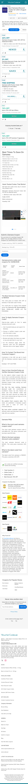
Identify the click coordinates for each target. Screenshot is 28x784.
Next (25, 210)
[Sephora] (4, 502)
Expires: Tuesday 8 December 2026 (11, 140)
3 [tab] (15, 229)
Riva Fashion (5, 583)
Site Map (3, 728)
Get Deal (14, 116)
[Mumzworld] (20, 512)
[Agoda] (20, 497)
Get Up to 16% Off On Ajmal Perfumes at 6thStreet (16, 486)
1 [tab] (12, 229)
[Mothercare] (9, 517)
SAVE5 (12, 71)
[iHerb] (4, 507)
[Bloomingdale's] (20, 507)
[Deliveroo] (14, 507)
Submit (5, 255)
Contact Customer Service (7, 700)
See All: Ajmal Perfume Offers (16, 488)
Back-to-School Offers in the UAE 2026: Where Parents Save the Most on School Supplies (12, 760)
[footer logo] (14, 635)
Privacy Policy (14, 611)
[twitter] (2, 660)
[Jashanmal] (9, 512)
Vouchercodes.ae (9, 538)
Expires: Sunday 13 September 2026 (11, 67)
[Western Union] (4, 528)
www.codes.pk (4, 752)
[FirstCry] (9, 507)
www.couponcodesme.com (7, 748)
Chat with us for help (6, 713)
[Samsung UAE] (4, 517)
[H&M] (9, 502)
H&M (16, 590)
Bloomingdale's (21, 307)
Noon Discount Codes (6, 685)
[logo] (14, 2)
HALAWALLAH (12, 96)
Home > (4, 6)
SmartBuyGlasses (19, 587)
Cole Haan (4, 588)
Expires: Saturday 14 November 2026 (11, 112)
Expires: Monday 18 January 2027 (10, 46)
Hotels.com (10, 309)
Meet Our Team (5, 724)
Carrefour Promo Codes (7, 678)
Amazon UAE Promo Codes (7, 692)
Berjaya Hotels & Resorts (19, 583)
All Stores (3, 731)
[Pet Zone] (14, 517)
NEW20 (12, 49)
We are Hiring (4, 706)
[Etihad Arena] (9, 528)
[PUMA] (14, 512)
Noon (3, 309)
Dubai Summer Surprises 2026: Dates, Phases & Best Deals (12, 765)
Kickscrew (4, 585)
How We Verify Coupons (7, 741)
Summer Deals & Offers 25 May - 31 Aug (11, 667)
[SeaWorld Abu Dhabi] (14, 528)
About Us (3, 721)
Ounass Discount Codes (7, 682)
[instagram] (5, 660)
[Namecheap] (20, 517)
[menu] (2, 2)
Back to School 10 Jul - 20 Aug (8, 671)
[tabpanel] (14, 208)
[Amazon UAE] (4, 497)
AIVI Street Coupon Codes (7, 689)
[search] (25, 2)
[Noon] (9, 497)
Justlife (17, 309)
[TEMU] (14, 497)
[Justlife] (4, 512)
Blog (2, 738)
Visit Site (12, 18)
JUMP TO (4, 29)
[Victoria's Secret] (14, 502)
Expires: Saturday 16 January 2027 (10, 92)
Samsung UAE (12, 307)
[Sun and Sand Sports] (20, 502)
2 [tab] (14, 229)
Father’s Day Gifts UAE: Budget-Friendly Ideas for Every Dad (13, 769)
